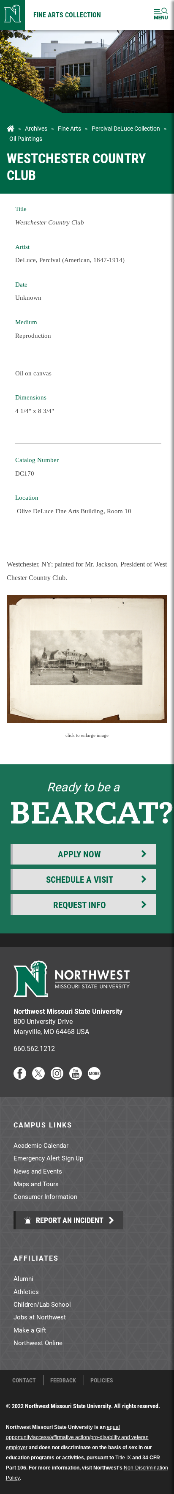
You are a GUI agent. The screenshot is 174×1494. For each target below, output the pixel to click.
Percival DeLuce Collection (126, 128)
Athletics (26, 1291)
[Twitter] (38, 1077)
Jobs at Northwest (40, 1317)
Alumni (23, 1278)
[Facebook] (20, 1077)
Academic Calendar (41, 1145)
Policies (101, 1380)
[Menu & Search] (161, 15)
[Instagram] (57, 1077)
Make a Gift (30, 1330)
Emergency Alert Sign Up (48, 1158)
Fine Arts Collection (67, 14)
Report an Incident (68, 1220)
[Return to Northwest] (12, 15)
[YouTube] (75, 1077)
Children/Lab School (42, 1304)
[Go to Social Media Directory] (94, 1077)
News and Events (38, 1171)
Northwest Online (38, 1342)
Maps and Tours (36, 1183)
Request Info (79, 905)
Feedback (63, 1380)
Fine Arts (69, 128)
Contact (24, 1380)
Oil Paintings (25, 138)
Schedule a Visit (79, 879)
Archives (36, 128)
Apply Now (79, 854)
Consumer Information (45, 1196)
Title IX (123, 1458)
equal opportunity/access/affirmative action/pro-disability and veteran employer (77, 1437)
